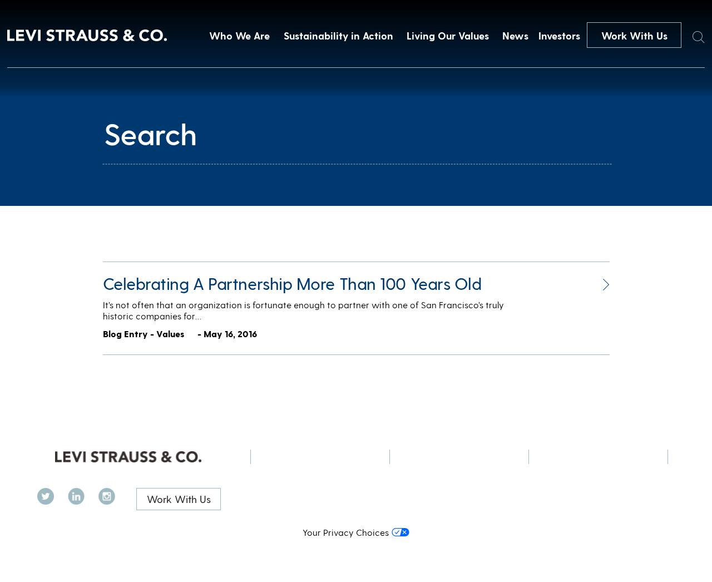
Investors (559, 35)
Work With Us (634, 35)
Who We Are (239, 35)
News (515, 35)
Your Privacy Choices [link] (346, 532)
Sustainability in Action (338, 35)
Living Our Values (448, 35)
